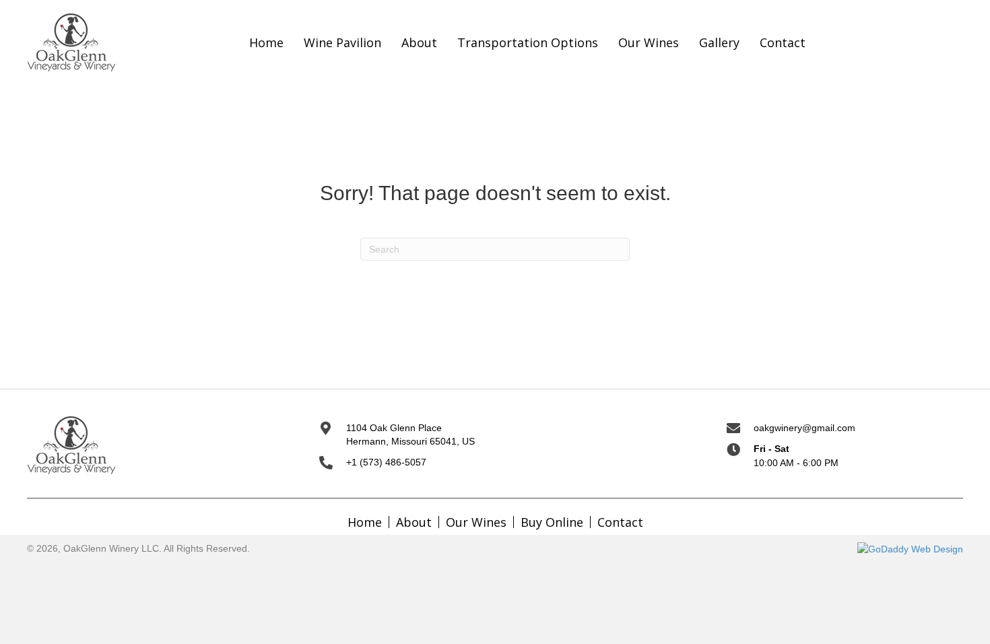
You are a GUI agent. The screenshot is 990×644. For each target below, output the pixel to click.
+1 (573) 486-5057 (386, 462)
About (414, 522)
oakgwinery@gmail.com (804, 427)
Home (365, 522)
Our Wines (476, 522)
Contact (620, 522)
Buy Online (552, 522)
